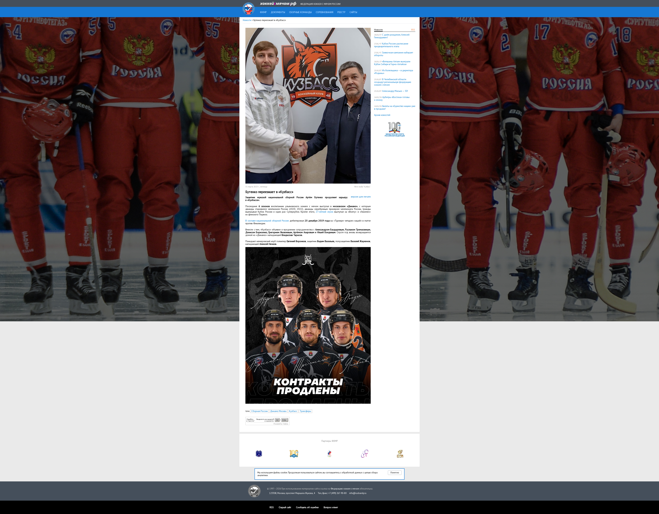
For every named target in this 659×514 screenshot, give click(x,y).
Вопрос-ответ (331, 507)
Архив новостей (382, 115)
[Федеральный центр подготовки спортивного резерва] (365, 456)
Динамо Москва (278, 411)
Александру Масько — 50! (395, 91)
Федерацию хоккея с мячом (345, 488)
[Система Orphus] (267, 424)
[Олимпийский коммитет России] (329, 456)
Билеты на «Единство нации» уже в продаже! (394, 107)
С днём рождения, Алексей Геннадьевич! (391, 36)
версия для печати (361, 196)
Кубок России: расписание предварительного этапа (391, 45)
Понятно (394, 472)
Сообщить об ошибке (307, 507)
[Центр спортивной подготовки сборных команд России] (400, 456)
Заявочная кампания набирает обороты (393, 54)
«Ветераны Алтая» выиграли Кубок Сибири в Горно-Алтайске (392, 63)
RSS (413, 29)
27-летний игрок (324, 211)
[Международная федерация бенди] (259, 456)
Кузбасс (293, 411)
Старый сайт (285, 507)
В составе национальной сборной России (267, 220)
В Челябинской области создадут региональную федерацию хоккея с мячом (392, 82)
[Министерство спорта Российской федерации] (294, 456)
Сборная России (259, 411)
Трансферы (305, 411)
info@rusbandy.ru (357, 493)
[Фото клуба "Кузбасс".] (308, 182)
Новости (247, 20)
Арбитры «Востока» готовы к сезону (392, 98)
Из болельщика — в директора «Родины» (393, 72)
